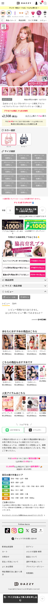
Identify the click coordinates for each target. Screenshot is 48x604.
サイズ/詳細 (32, 20)
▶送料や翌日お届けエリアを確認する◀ (24, 124)
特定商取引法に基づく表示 (12, 573)
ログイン (29, 116)
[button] (45, 53)
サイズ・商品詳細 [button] (13, 285)
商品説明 (22, 20)
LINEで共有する (15, 430)
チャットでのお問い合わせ (26, 538)
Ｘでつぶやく (37, 430)
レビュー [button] (9, 291)
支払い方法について (10, 562)
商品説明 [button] (9, 280)
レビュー (43, 20)
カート (5, 552)
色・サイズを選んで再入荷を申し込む (20, 599)
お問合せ (5, 557)
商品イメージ (11, 20)
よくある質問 (7, 567)
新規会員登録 (7, 547)
